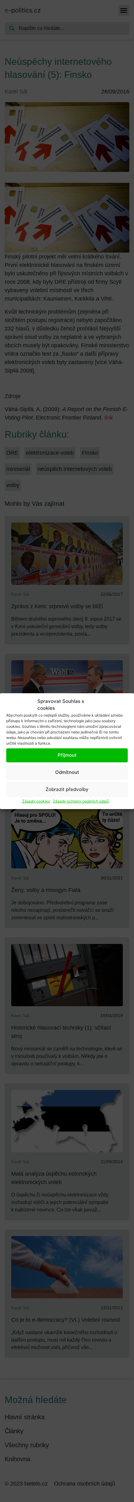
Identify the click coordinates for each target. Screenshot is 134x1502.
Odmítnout (67, 772)
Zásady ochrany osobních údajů (81, 801)
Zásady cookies (36, 801)
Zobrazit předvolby (67, 789)
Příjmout (67, 755)
